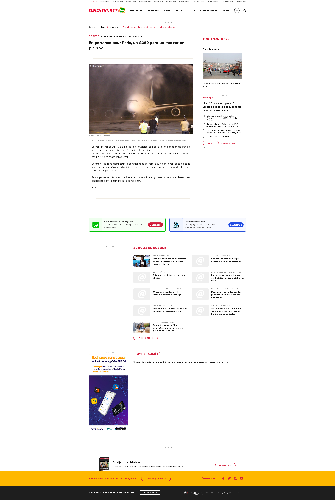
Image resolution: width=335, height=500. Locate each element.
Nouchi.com (241, 2)
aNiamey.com (171, 2)
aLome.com (158, 2)
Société (114, 27)
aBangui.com (212, 2)
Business (153, 10)
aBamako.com (117, 2)
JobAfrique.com (227, 2)
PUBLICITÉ (167, 22)
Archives (207, 148)
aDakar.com (184, 2)
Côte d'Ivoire (208, 10)
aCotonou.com (145, 2)
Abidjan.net (104, 2)
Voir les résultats (228, 143)
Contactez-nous (150, 492)
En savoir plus (225, 465)
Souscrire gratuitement (155, 479)
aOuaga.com (131, 2)
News (167, 10)
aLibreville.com (198, 2)
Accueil (92, 27)
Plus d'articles (145, 338)
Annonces (136, 10)
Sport (180, 10)
